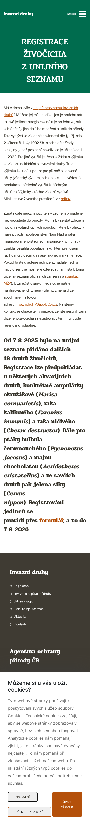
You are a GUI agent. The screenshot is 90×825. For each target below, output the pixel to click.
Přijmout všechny (67, 804)
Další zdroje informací (29, 609)
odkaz (65, 198)
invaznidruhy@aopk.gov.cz (36, 304)
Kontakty (20, 624)
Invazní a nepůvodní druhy (33, 594)
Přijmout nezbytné (30, 812)
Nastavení (23, 797)
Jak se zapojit (23, 601)
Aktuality (20, 616)
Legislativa (21, 586)
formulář (51, 520)
